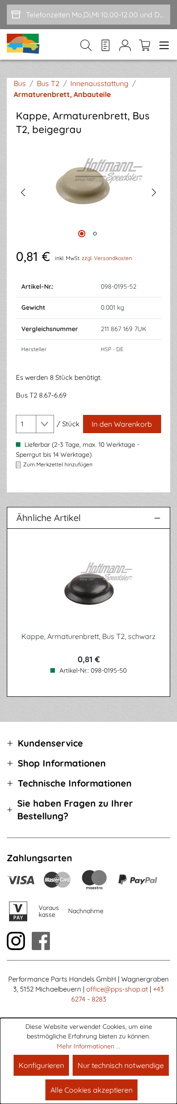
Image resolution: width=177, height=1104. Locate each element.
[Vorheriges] (23, 191)
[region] (88, 191)
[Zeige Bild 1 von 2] (82, 233)
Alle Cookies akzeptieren (91, 1089)
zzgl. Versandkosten (107, 258)
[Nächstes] (154, 191)
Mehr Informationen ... (88, 1046)
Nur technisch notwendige (121, 1065)
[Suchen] (86, 45)
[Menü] (162, 45)
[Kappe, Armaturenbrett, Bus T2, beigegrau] (88, 191)
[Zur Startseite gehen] (23, 44)
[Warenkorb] (144, 45)
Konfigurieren (41, 1065)
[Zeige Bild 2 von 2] (95, 233)
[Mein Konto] (125, 45)
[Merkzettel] (105, 45)
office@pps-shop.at (117, 989)
